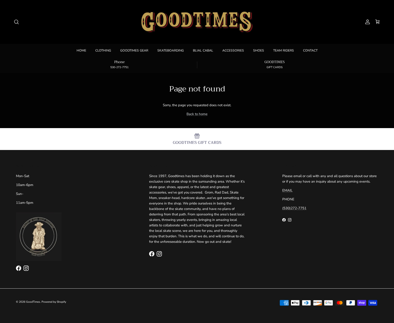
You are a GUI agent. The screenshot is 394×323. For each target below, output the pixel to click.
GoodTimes (33, 302)
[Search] (16, 22)
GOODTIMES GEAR (134, 50)
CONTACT (310, 50)
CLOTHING (103, 50)
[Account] (366, 22)
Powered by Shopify (53, 302)
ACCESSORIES (233, 50)
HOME (81, 50)
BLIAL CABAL (203, 50)
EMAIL (287, 190)
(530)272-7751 (294, 208)
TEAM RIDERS (283, 50)
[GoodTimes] (197, 22)
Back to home (197, 114)
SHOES (258, 50)
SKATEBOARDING (170, 50)
